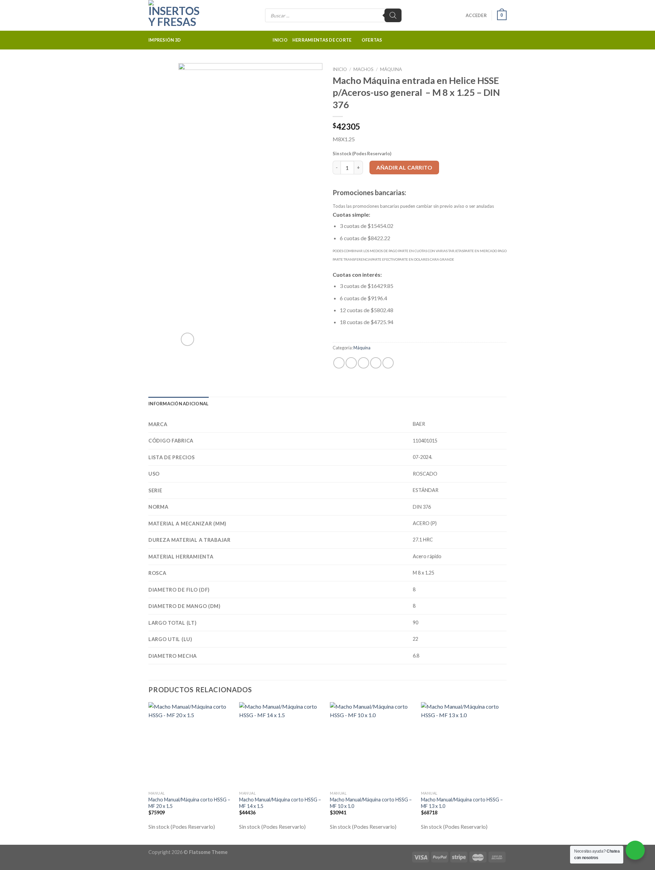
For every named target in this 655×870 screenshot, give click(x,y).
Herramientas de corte (321, 40)
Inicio (280, 40)
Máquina (391, 69)
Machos (363, 69)
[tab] (178, 403)
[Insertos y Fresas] (182, 15)
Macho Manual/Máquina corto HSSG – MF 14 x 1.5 (280, 803)
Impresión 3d (164, 40)
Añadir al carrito (404, 167)
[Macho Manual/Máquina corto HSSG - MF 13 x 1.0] (463, 744)
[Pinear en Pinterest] (375, 362)
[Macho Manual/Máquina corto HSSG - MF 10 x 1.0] (372, 744)
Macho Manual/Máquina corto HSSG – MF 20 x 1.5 (189, 803)
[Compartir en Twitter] (351, 362)
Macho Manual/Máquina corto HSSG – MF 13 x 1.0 (462, 803)
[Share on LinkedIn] (388, 362)
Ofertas (372, 40)
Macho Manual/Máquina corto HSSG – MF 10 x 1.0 (371, 803)
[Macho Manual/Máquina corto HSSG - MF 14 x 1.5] (281, 744)
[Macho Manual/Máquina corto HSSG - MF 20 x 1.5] (190, 744)
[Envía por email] (363, 362)
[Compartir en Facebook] (339, 362)
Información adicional (178, 403)
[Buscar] (393, 15)
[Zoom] (187, 339)
